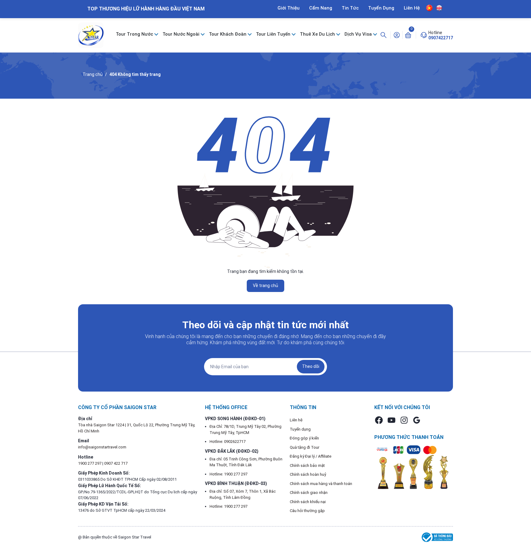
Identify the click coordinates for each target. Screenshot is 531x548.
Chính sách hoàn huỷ (308, 474)
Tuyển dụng (300, 429)
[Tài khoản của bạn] (397, 34)
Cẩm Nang (320, 8)
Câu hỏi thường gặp (307, 510)
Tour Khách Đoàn (228, 34)
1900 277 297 (90, 463)
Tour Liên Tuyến (274, 34)
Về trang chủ (265, 285)
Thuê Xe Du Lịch (318, 34)
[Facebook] (379, 420)
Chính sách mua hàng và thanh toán (321, 483)
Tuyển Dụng (381, 8)
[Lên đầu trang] (521, 529)
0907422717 (440, 38)
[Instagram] (404, 420)
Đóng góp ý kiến (304, 438)
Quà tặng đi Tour (304, 447)
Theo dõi (310, 366)
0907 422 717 (116, 463)
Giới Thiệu (288, 8)
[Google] (416, 420)
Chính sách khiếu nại (308, 501)
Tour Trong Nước (135, 34)
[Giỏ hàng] (408, 34)
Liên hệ (296, 420)
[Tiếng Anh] (439, 8)
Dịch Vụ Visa (358, 34)
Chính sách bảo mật (307, 465)
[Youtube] (391, 420)
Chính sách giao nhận (309, 492)
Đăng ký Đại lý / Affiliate (310, 456)
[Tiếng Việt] (429, 8)
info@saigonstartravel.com (102, 447)
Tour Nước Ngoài (182, 34)
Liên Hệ (412, 8)
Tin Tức (350, 8)
